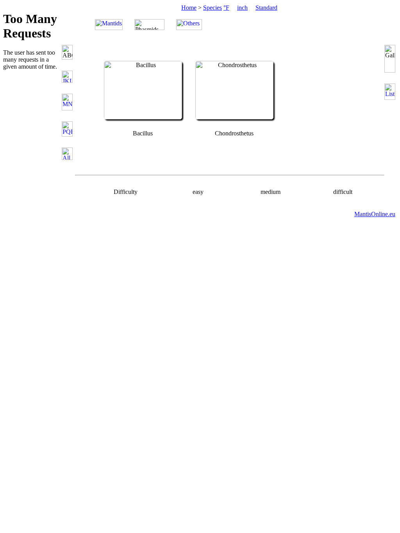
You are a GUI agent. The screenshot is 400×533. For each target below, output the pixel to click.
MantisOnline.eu (374, 214)
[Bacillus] (143, 117)
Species (212, 7)
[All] (68, 153)
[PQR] (68, 129)
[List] (390, 92)
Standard (266, 7)
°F (226, 7)
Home (188, 7)
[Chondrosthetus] (234, 117)
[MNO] (68, 102)
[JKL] (68, 77)
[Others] (189, 24)
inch (242, 7)
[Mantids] (109, 24)
